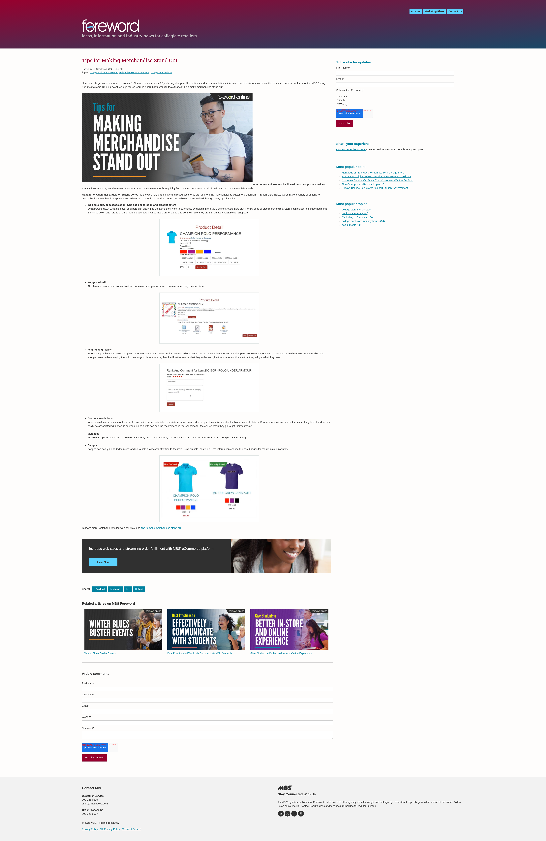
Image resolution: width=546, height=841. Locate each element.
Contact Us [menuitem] (455, 11)
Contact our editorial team (351, 149)
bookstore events (355, 213)
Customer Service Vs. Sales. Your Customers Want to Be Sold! (377, 180)
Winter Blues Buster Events (100, 653)
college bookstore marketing (104, 72)
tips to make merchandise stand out (161, 528)
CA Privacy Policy (110, 829)
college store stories (356, 209)
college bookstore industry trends (363, 221)
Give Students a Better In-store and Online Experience (281, 653)
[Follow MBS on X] (287, 814)
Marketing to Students (358, 217)
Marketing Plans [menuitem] (434, 11)
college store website (161, 72)
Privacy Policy (90, 829)
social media (351, 225)
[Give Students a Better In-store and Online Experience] (289, 648)
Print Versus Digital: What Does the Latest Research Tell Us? (376, 176)
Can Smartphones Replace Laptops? (363, 184)
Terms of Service (131, 829)
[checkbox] (395, 100)
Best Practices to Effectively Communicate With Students (199, 653)
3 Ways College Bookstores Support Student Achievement (375, 188)
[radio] (395, 97)
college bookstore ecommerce (134, 72)
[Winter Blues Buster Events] (123, 648)
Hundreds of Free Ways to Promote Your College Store (373, 172)
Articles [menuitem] (415, 11)
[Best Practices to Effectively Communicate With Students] (206, 648)
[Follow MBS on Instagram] (301, 814)
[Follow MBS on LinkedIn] (281, 814)
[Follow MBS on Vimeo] (294, 814)
